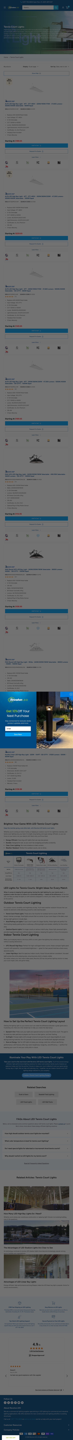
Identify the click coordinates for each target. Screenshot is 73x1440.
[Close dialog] (71, 694)
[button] (18, 734)
